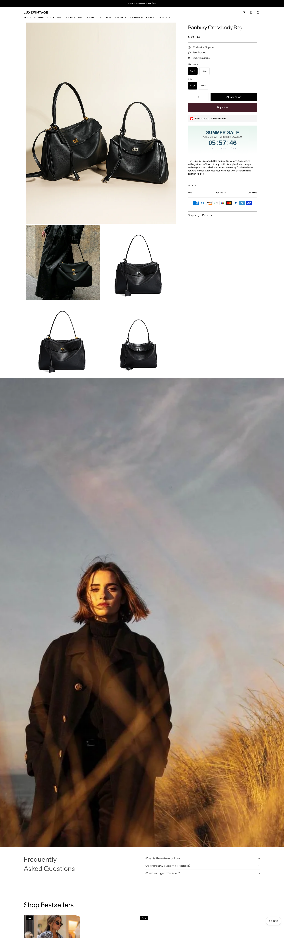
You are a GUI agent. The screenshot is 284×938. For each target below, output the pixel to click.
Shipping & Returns (200, 215)
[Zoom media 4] (63, 338)
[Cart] (258, 12)
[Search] (244, 12)
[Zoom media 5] (139, 338)
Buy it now (222, 107)
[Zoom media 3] (139, 262)
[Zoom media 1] (101, 123)
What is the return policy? (162, 858)
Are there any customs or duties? (167, 866)
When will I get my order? (162, 873)
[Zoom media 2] (63, 262)
